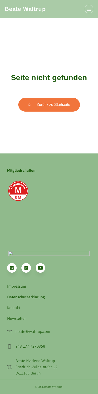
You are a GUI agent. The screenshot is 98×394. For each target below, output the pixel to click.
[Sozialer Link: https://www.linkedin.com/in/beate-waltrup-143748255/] (28, 268)
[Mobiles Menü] (89, 9)
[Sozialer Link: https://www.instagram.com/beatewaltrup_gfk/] (14, 268)
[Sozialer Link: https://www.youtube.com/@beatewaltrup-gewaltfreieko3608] (43, 268)
